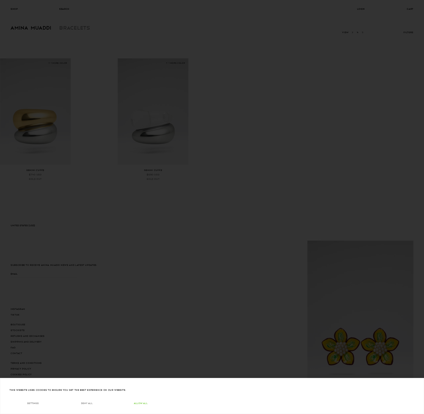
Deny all (87, 403)
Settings (33, 403)
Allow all (141, 403)
